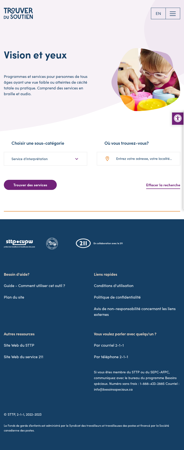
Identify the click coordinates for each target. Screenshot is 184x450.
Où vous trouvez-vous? (126, 143)
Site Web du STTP (19, 345)
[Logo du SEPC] (52, 249)
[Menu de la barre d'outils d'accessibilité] (178, 118)
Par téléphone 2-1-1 (111, 356)
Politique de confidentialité (117, 297)
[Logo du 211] (99, 247)
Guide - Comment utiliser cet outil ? (34, 285)
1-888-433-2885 (152, 383)
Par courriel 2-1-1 (109, 345)
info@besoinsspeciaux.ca (113, 389)
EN (158, 13)
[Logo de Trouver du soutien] (18, 13)
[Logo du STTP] (19, 247)
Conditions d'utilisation (113, 285)
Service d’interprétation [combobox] (30, 158)
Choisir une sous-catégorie (38, 143)
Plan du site (14, 297)
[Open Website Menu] (173, 13)
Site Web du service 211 (23, 356)
